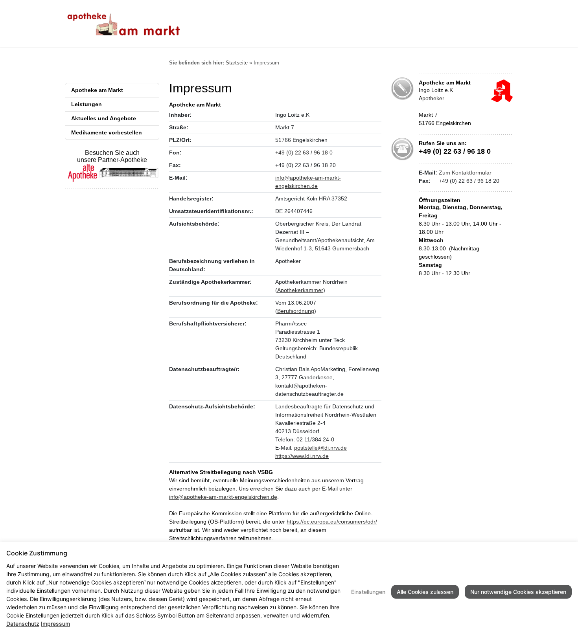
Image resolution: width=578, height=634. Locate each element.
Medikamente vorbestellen (106, 132)
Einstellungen (368, 591)
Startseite (237, 63)
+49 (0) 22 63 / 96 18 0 (304, 152)
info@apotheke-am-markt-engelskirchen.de (223, 497)
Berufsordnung (295, 311)
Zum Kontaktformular (465, 172)
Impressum (55, 623)
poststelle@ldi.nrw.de (320, 448)
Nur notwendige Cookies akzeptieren (518, 591)
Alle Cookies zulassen (425, 591)
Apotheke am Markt (97, 90)
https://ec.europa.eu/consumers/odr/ (332, 521)
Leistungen (86, 104)
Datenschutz (22, 623)
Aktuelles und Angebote (103, 118)
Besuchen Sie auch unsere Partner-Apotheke (112, 156)
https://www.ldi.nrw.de (302, 456)
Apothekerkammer (300, 290)
